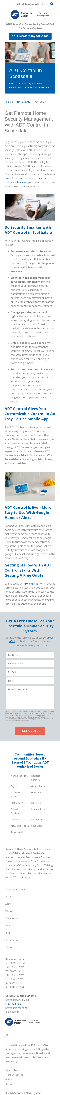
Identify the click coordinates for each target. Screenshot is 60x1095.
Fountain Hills (38, 819)
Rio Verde (36, 802)
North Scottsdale (19, 775)
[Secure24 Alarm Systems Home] (30, 14)
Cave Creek (36, 825)
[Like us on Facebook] (6, 1036)
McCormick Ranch (20, 825)
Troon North (17, 832)
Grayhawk (36, 792)
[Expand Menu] (32, 21)
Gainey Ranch (38, 786)
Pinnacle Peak (38, 809)
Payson (14, 786)
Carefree (15, 819)
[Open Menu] (4, 4)
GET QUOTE (30, 731)
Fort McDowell (18, 802)
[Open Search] (51, 3)
